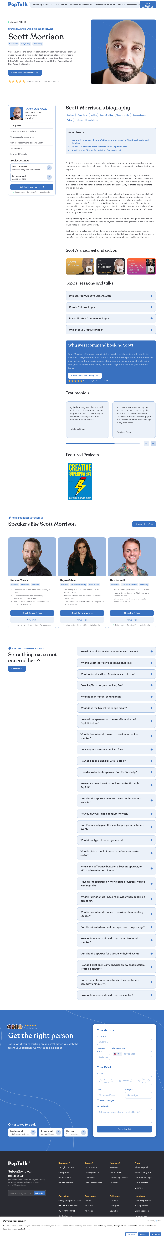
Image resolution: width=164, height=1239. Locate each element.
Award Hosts (116, 1172)
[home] (19, 4)
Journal (88, 1200)
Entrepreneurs (65, 1172)
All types (89, 1210)
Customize (131, 1234)
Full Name (102, 1036)
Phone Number (119, 1048)
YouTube (114, 1210)
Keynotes (114, 1167)
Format (100, 1073)
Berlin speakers (142, 1210)
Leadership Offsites (119, 1177)
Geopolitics (90, 1177)
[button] (42, 4)
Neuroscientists (65, 1177)
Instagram (115, 1205)
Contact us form (65, 1216)
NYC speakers (141, 1205)
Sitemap (139, 1188)
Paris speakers (141, 1216)
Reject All (143, 1234)
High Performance (93, 1182)
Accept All (156, 1234)
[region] (111, 419)
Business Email (101, 1050)
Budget (129, 1089)
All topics (89, 1205)
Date (99, 1089)
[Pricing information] (33, 118)
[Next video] (153, 443)
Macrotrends (91, 1167)
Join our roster (141, 1182)
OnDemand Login (143, 1177)
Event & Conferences (127, 4)
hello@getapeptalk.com (69, 1200)
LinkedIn (114, 1200)
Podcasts (114, 1182)
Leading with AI (92, 1172)
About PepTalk (141, 1167)
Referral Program (143, 1172)
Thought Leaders (66, 1167)
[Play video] (89, 269)
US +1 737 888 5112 (66, 1210)
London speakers (143, 1200)
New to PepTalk (65, 1182)
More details (103, 1106)
